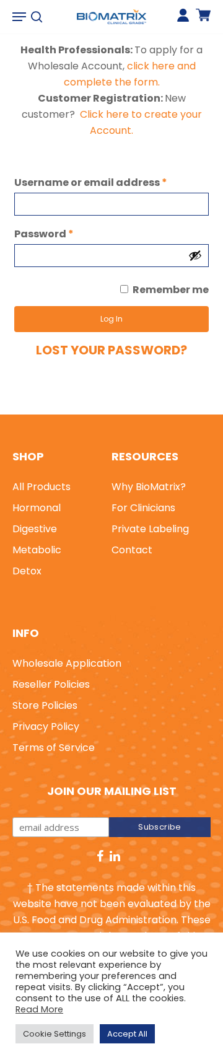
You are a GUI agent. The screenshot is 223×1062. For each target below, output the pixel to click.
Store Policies (44, 705)
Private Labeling (150, 529)
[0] (203, 20)
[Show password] (195, 255)
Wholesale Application (66, 663)
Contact (132, 550)
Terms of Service (53, 747)
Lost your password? (111, 350)
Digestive (34, 529)
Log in (111, 319)
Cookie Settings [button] (54, 1034)
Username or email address (90, 182)
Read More (39, 1009)
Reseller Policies (51, 684)
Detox (27, 571)
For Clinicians (143, 508)
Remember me (171, 290)
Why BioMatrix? (149, 487)
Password (44, 234)
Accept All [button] (127, 1034)
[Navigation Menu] (19, 17)
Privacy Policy (45, 726)
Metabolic (36, 550)
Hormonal (36, 508)
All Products (41, 487)
